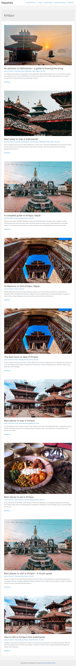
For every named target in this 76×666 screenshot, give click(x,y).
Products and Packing (60, 2)
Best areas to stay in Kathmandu (21, 139)
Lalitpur (38, 71)
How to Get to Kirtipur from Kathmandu (24, 637)
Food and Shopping (29, 499)
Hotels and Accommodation (22, 142)
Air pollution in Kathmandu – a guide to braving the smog (33, 68)
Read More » (7, 82)
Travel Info (70, 2)
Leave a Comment (9, 71)
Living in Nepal (48, 2)
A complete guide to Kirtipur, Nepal (22, 215)
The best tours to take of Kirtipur (21, 357)
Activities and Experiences (26, 359)
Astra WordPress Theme (49, 663)
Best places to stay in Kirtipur (19, 420)
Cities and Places (30, 2)
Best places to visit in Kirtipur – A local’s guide (28, 573)
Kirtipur (33, 71)
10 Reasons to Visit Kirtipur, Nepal (21, 286)
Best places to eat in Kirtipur (19, 497)
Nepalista (7, 2)
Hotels (40, 2)
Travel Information (19, 71)
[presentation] (35, 2)
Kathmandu (28, 71)
